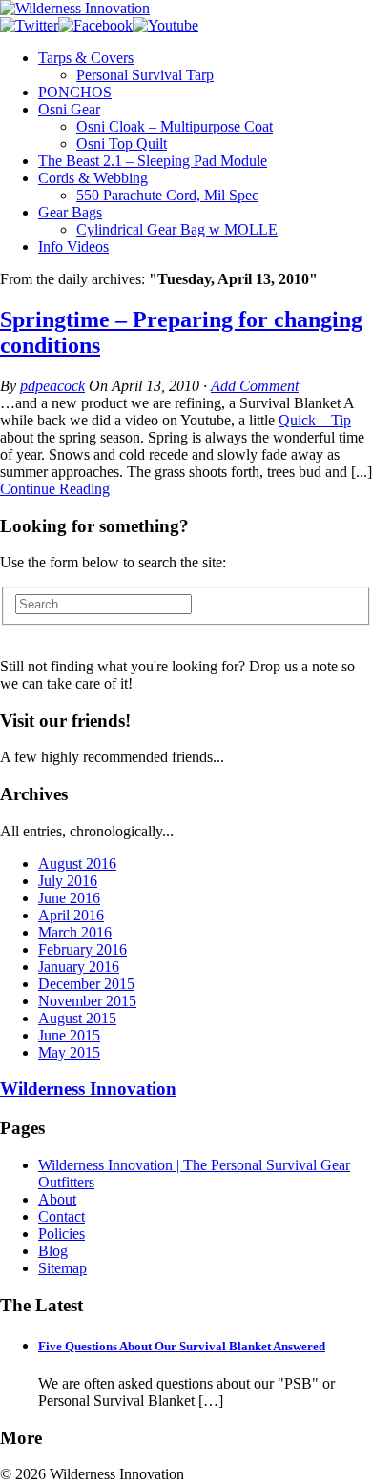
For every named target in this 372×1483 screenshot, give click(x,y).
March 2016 (75, 932)
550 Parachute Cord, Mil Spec (167, 195)
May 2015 (69, 1052)
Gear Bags (70, 212)
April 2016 (71, 915)
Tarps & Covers (86, 58)
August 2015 (77, 1018)
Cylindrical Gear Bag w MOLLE (177, 229)
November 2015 (87, 1001)
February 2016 (82, 949)
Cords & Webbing (93, 178)
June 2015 (69, 1035)
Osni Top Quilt (121, 143)
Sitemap (62, 1268)
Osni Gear (69, 109)
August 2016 (77, 863)
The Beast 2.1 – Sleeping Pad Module (152, 161)
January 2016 (78, 966)
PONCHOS (75, 92)
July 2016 (67, 881)
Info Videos (73, 246)
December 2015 (86, 984)
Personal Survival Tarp (145, 75)
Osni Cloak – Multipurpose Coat (174, 126)
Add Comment (255, 386)
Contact (61, 1216)
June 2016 (69, 898)
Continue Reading (55, 489)
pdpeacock (52, 386)
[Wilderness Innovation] (75, 8)
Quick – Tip (315, 420)
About (57, 1199)
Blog (53, 1251)
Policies (61, 1234)
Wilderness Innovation (88, 1089)
